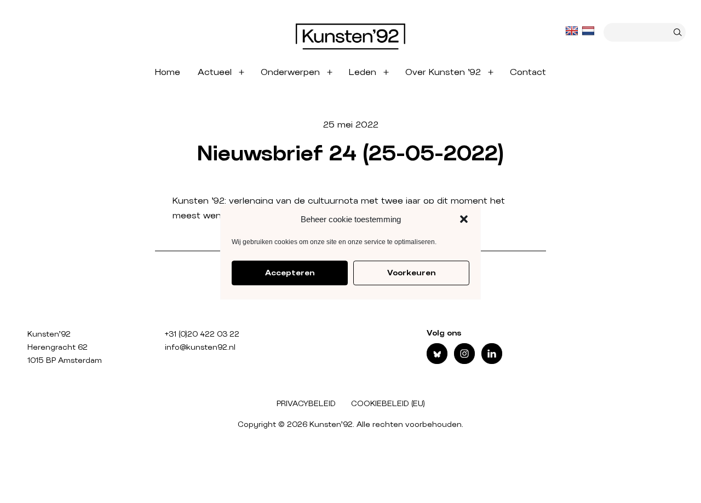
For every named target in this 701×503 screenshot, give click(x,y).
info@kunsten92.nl (200, 347)
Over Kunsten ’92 (443, 72)
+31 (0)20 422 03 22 (202, 334)
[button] (463, 219)
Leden (362, 72)
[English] (573, 31)
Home (167, 72)
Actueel (215, 72)
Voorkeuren (411, 273)
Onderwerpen (290, 72)
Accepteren (289, 273)
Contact (528, 72)
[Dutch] (589, 31)
